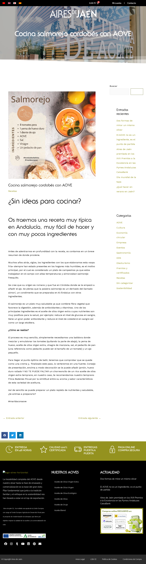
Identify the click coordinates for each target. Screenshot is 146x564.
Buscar (113, 86)
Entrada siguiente (89, 418)
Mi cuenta (116, 3)
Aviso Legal (80, 559)
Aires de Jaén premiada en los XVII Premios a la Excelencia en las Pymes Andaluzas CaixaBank (121, 500)
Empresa (121, 242)
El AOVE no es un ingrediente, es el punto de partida (125, 139)
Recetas (12, 191)
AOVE (119, 222)
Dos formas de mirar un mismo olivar (125, 125)
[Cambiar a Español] (20, 3)
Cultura (120, 227)
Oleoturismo (123, 263)
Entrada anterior (13, 418)
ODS (118, 258)
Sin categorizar (124, 283)
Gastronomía (123, 252)
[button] (4, 435)
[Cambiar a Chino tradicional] (4, 3)
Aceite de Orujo (61, 505)
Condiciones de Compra (132, 559)
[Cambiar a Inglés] (9, 3)
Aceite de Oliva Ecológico (65, 493)
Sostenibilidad (124, 288)
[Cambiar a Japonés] (14, 3)
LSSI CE (93, 559)
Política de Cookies (109, 559)
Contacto (131, 3)
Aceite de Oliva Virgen (64, 487)
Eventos (120, 247)
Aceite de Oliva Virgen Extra (66, 482)
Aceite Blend (60, 510)
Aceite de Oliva (60, 499)
